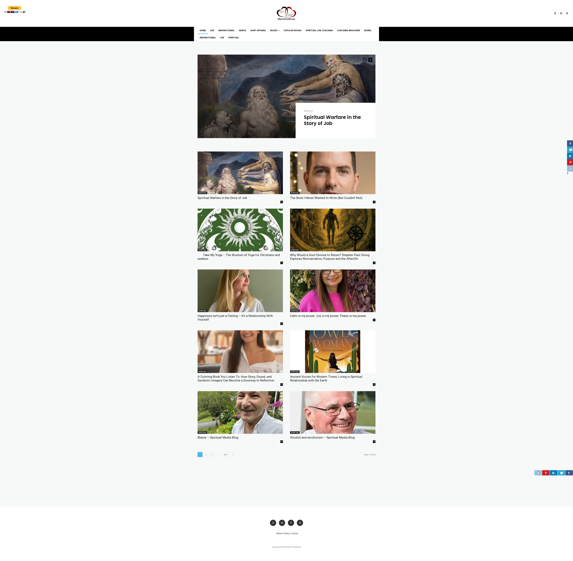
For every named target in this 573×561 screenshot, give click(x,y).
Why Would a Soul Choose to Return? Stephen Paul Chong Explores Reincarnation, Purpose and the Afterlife (329, 257)
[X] (567, 13)
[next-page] (370, 60)
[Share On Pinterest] (546, 472)
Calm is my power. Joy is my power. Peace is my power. (328, 316)
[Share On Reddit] (538, 472)
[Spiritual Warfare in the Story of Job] (286, 96)
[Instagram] (561, 13)
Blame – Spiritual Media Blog (218, 437)
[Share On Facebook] (569, 472)
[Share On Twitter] (561, 472)
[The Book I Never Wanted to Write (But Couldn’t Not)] (332, 173)
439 (225, 454)
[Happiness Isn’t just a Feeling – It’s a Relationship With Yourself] (240, 290)
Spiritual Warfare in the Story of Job (332, 120)
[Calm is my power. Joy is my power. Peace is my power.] (332, 290)
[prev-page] (365, 60)
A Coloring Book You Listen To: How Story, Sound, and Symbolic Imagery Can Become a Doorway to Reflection (236, 378)
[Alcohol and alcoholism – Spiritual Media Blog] (332, 412)
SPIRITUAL (308, 111)
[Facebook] (555, 13)
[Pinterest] (291, 523)
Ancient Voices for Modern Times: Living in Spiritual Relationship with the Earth (326, 378)
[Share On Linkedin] (553, 472)
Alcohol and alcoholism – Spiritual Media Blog (322, 437)
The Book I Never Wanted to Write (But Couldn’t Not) (326, 198)
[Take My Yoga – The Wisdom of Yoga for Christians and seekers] (240, 230)
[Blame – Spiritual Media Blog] (240, 412)
